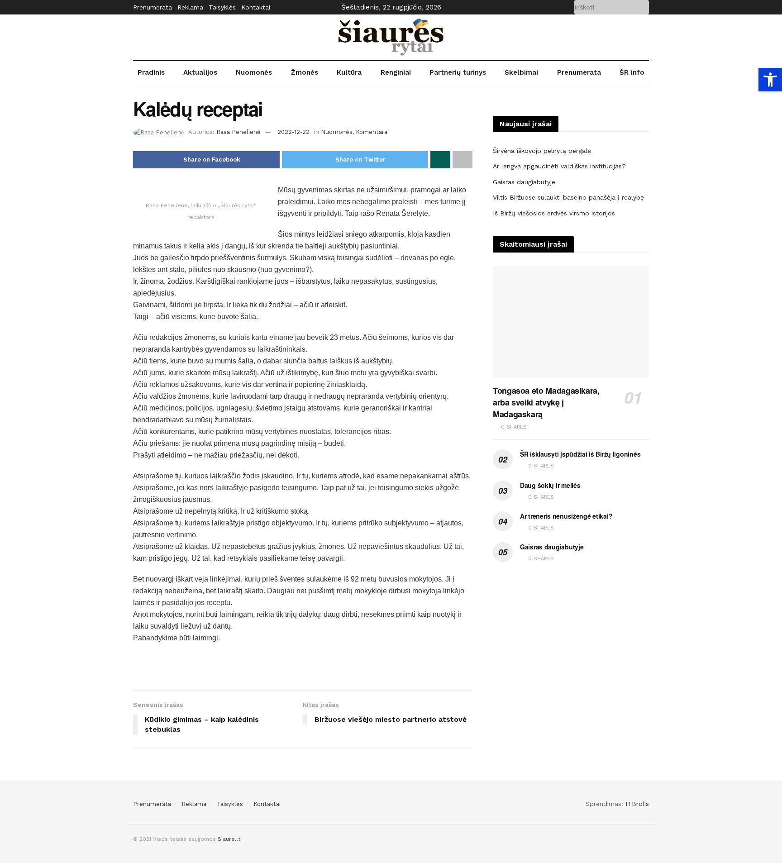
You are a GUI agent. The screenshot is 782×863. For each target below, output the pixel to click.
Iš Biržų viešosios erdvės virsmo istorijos (554, 213)
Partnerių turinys (457, 72)
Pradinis (151, 72)
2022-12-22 (293, 132)
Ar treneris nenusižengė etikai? (566, 515)
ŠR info (632, 72)
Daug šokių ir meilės (550, 485)
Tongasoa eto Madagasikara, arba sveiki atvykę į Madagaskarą (546, 402)
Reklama (190, 7)
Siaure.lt (229, 839)
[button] (770, 79)
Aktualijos (200, 72)
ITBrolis (637, 803)
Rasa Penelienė (238, 132)
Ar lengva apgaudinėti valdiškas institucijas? (559, 166)
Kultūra (349, 72)
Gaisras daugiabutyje (524, 182)
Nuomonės (254, 72)
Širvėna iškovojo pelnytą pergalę (542, 150)
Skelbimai (521, 72)
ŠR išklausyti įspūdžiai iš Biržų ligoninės (580, 453)
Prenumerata (152, 7)
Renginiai (396, 72)
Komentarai (372, 132)
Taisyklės (222, 7)
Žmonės (304, 72)
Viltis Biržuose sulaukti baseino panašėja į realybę (568, 197)
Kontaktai (255, 7)
